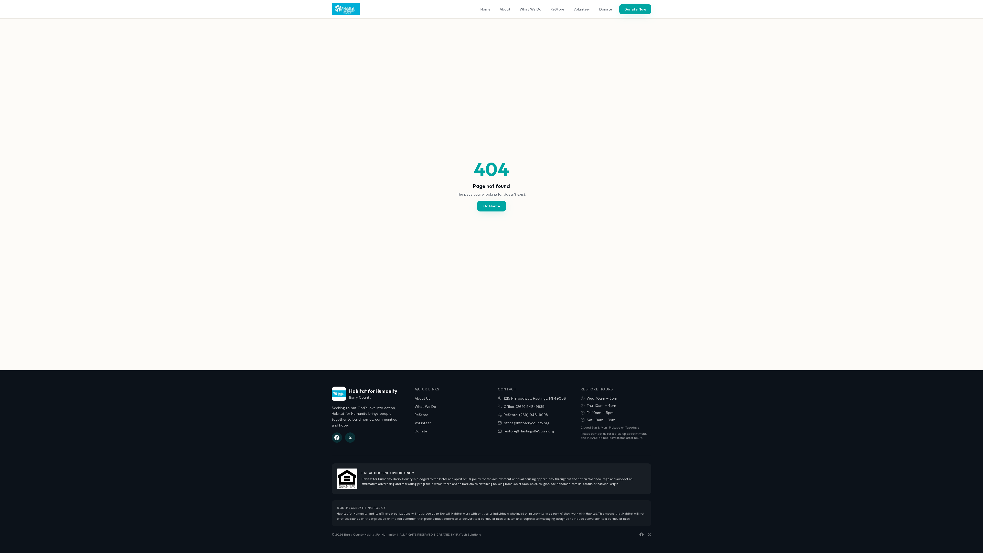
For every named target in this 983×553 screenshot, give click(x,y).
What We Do (530, 9)
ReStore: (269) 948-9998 (526, 414)
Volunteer (581, 9)
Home (485, 9)
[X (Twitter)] (350, 437)
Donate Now (635, 9)
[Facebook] (337, 437)
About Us (422, 398)
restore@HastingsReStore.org (529, 431)
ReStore (557, 9)
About (505, 9)
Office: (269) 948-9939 (524, 406)
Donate (605, 9)
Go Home (491, 206)
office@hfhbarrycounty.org (526, 423)
